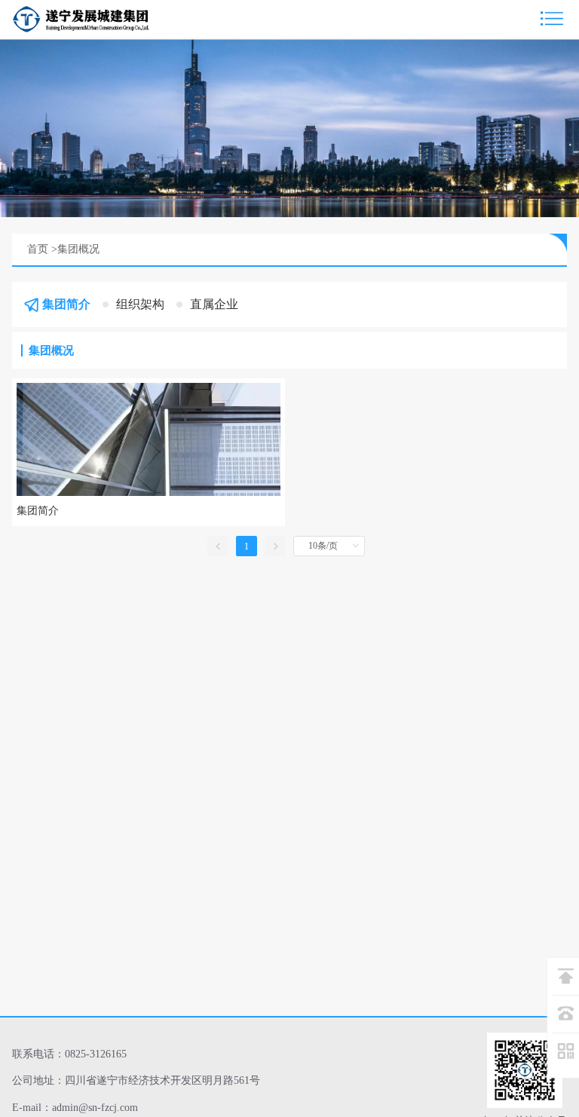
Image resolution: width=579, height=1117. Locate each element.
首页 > (42, 249)
